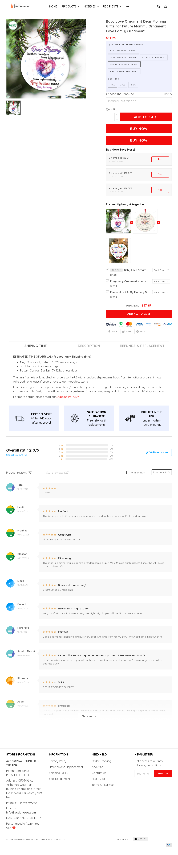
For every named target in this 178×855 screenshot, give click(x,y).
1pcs (116, 78)
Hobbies (90, 6)
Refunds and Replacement (66, 767)
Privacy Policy (58, 761)
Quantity (111, 109)
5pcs (133, 84)
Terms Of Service (103, 784)
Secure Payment (59, 778)
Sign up (163, 773)
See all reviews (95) (17, 454)
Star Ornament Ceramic (123, 57)
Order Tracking (101, 761)
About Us (97, 767)
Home (53, 6)
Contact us (99, 773)
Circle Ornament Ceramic (124, 71)
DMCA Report (123, 839)
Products (69, 6)
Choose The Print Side (120, 94)
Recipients (110, 6)
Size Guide (98, 778)
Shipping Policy (58, 773)
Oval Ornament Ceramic (123, 50)
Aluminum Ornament (153, 57)
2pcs (122, 84)
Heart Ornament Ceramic (129, 44)
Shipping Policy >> (67, 397)
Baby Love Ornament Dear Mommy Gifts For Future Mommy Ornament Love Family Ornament (136, 270)
